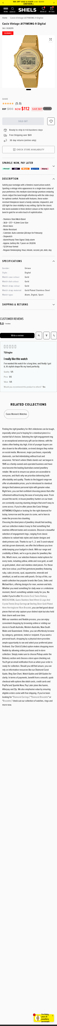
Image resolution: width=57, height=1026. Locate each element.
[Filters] (46, 335)
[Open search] (39, 335)
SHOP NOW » (28, 4)
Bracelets (7, 700)
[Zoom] (50, 39)
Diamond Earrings (21, 697)
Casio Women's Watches (16, 414)
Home (4, 17)
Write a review (17, 335)
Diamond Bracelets (39, 697)
